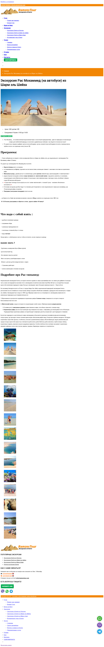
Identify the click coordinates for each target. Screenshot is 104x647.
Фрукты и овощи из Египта (14, 47)
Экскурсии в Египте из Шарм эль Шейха (15, 560)
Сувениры (9, 42)
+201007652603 (6, 5)
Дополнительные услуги (13, 49)
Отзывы (6, 52)
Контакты (7, 57)
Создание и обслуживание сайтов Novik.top (24, 596)
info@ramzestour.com (18, 5)
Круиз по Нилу (8, 25)
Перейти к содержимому (7, 1)
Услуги (6, 40)
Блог (5, 54)
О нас (5, 18)
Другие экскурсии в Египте (11, 564)
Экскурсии (7, 28)
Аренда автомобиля (12, 45)
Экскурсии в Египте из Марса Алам (16, 35)
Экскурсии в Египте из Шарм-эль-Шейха (17, 33)
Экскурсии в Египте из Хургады (15, 30)
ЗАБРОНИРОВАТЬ (10, 60)
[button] (6, 136)
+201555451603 (7, 576)
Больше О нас (10, 23)
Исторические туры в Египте (14, 37)
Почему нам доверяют (13, 20)
